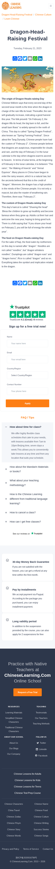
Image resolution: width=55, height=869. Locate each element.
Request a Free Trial (27, 692)
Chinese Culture (43, 14)
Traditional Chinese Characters (14, 729)
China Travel (14, 810)
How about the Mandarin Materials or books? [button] (29, 469)
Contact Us (48, 849)
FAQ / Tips (27, 417)
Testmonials (41, 712)
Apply (27, 403)
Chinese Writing (41, 823)
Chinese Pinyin (14, 823)
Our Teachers (41, 718)
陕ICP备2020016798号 (26, 857)
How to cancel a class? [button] (23, 512)
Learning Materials (13, 712)
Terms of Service (31, 849)
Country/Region (14, 368)
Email (9, 352)
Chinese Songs (41, 835)
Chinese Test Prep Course (27, 793)
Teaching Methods (41, 723)
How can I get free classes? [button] (25, 521)
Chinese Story (13, 829)
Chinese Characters (14, 804)
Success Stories (41, 829)
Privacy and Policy (10, 849)
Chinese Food (41, 810)
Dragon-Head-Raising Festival (17, 14)
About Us (13, 743)
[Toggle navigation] (50, 5)
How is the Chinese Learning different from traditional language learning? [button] (29, 499)
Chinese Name (41, 804)
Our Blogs (13, 748)
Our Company (13, 754)
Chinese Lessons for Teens (27, 786)
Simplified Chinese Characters (13, 720)
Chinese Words (14, 835)
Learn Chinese (12, 19)
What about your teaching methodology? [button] (24, 482)
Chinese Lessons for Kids (27, 780)
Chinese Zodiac (14, 816)
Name (9, 337)
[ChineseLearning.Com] (12, 6)
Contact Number (14, 384)
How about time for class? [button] (25, 427)
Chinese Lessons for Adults (27, 774)
